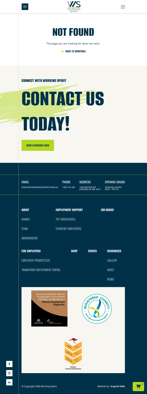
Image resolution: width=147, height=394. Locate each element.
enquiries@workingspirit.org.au (40, 187)
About (25, 209)
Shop (74, 251)
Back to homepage (75, 51)
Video (110, 269)
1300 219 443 (68, 187)
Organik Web (117, 386)
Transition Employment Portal (41, 269)
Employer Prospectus (36, 260)
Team (25, 228)
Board (26, 219)
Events (92, 251)
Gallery (112, 260)
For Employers (31, 251)
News (110, 279)
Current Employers (68, 228)
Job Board (107, 209)
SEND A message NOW (37, 145)
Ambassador (30, 238)
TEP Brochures (65, 219)
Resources (114, 251)
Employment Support (69, 209)
